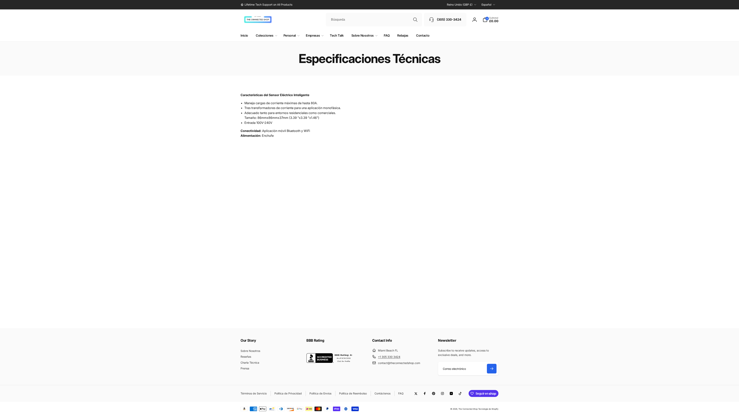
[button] (490, 20)
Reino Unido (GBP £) (459, 4)
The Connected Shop (468, 409)
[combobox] (374, 19)
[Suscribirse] (492, 368)
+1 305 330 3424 (389, 356)
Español (486, 4)
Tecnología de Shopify (488, 409)
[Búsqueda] (415, 19)
